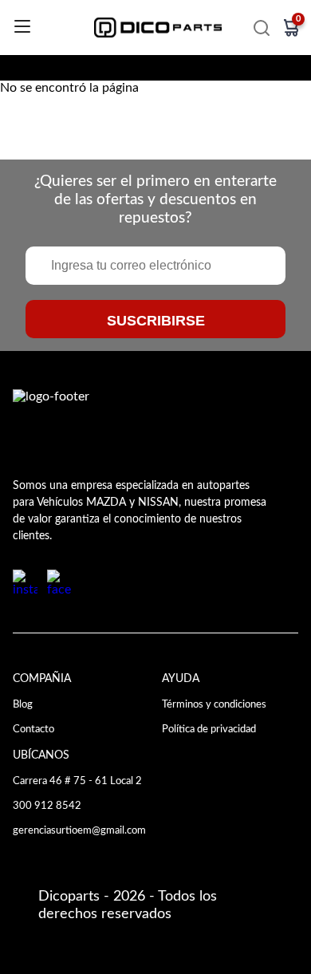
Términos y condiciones (214, 704)
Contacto (33, 729)
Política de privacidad (209, 729)
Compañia (42, 678)
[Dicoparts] (158, 27)
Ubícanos (41, 755)
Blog (23, 704)
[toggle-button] (261, 28)
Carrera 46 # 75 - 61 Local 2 (77, 781)
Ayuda (180, 678)
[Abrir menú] (22, 27)
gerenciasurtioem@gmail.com (79, 830)
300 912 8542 (47, 805)
